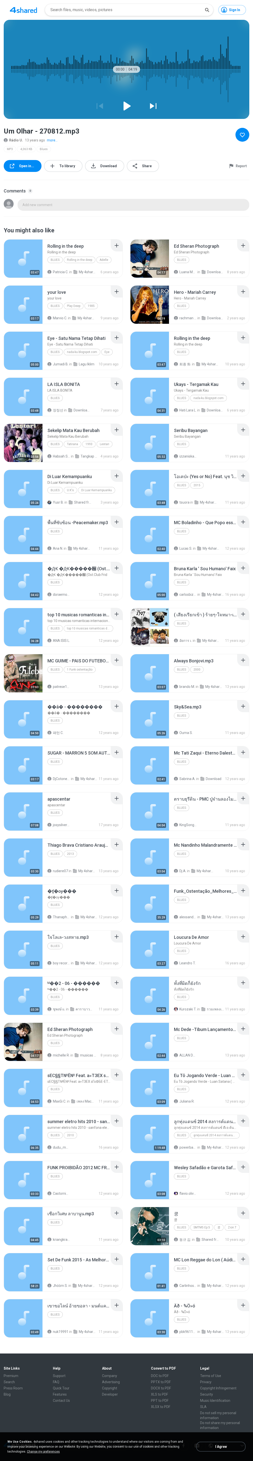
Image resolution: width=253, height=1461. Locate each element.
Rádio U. (16, 140)
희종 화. (185, 364)
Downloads (215, 272)
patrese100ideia (61, 687)
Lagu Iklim (86, 364)
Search (9, 1382)
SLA (203, 1407)
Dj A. (182, 871)
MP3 (10, 149)
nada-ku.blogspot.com (82, 352)
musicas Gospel (88, 1055)
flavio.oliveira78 (188, 1193)
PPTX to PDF (161, 1382)
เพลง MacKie (85, 1101)
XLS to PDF (159, 1394)
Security (206, 1394)
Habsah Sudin (61, 456)
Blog (7, 1394)
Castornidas (61, 1193)
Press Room (13, 1388)
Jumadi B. (60, 364)
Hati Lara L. (187, 410)
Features (60, 1394)
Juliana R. (186, 1101)
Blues (44, 149)
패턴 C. (58, 733)
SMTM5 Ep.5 (201, 1227)
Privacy (205, 1382)
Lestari (104, 444)
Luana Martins (188, 272)
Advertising (111, 1382)
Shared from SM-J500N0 (210, 1240)
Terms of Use (210, 1376)
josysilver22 (61, 825)
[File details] (23, 259)
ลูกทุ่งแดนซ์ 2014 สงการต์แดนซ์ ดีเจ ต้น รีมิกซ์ (216, 1135)
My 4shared (87, 272)
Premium (11, 1376)
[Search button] (207, 10)
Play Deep (73, 306)
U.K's (70, 490)
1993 (88, 444)
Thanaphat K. (61, 917)
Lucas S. (185, 548)
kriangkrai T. (61, 1240)
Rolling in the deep (79, 260)
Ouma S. (186, 733)
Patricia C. (60, 272)
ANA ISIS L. (61, 641)
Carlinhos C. (188, 1286)
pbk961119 (188, 1332)
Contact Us (61, 1401)
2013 (70, 854)
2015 (196, 485)
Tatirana (72, 444)
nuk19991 (60, 1332)
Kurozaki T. (187, 1009)
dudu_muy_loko (61, 1147)
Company (109, 1376)
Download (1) (215, 318)
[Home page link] (23, 10)
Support (59, 1376)
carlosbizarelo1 (188, 594)
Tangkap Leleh (89, 456)
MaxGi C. (59, 1101)
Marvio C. (60, 318)
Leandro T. (187, 963)
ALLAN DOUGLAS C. (188, 1055)
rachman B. (188, 318)
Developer (110, 1394)
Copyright (109, 1388)
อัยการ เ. (185, 641)
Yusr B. (58, 502)
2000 (196, 669)
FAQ (56, 1382)
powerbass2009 (188, 1147)
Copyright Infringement (218, 1388)
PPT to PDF (160, 1401)
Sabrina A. (187, 779)
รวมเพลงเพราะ (215, 1009)
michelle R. (61, 1055)
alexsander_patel (188, 917)
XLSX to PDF (160, 1407)
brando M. (187, 687)
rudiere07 (60, 871)
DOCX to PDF (161, 1388)
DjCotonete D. (61, 779)
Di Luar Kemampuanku (96, 490)
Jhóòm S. (60, 1286)
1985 (91, 306)
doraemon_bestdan (61, 594)
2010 (70, 1135)
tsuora (184, 502)
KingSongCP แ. (188, 825)
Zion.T (232, 1227)
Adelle (104, 260)
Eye (107, 352)
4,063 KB (26, 149)
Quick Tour (61, 1388)
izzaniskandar (188, 456)
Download (213, 779)
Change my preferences (43, 1451)
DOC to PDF (160, 1376)
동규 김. (185, 1240)
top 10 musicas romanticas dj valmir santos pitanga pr (90, 628)
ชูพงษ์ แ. (59, 1009)
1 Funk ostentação (79, 669)
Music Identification (215, 1401)
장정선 (58, 410)
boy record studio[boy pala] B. (61, 963)
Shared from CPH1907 (82, 502)
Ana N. (58, 548)
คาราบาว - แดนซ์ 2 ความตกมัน (84, 1009)
